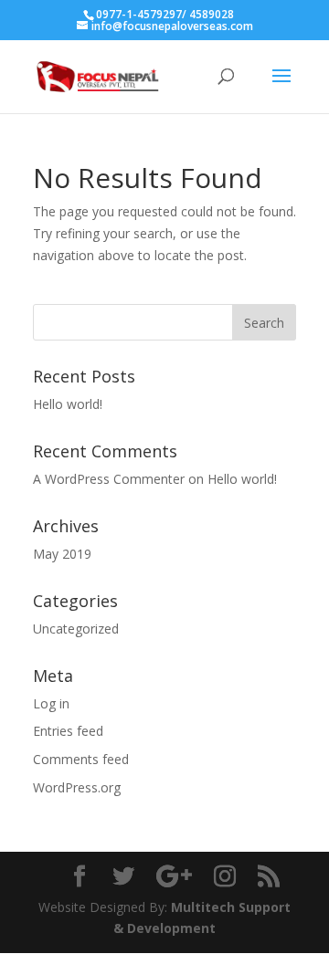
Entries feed (68, 730)
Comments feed (81, 759)
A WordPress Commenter (109, 478)
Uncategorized (76, 628)
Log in (51, 703)
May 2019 (62, 553)
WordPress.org (77, 787)
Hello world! (67, 404)
